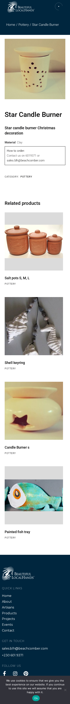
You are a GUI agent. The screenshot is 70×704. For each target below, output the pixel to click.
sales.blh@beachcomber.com (26, 160)
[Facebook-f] (4, 673)
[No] (65, 690)
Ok (36, 698)
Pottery (26, 176)
